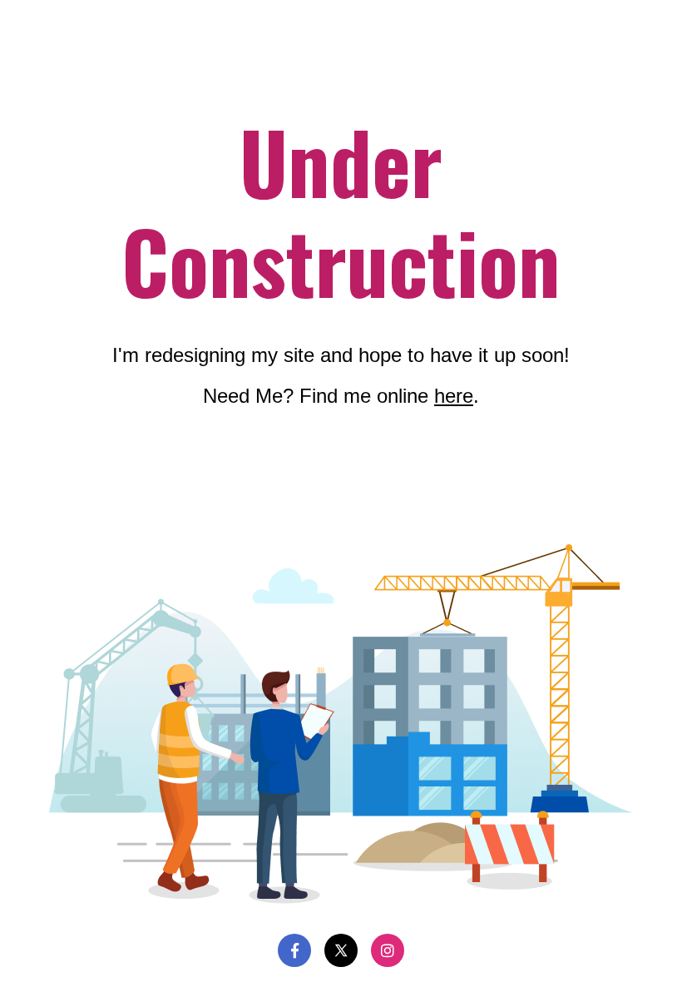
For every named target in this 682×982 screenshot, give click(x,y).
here (453, 395)
